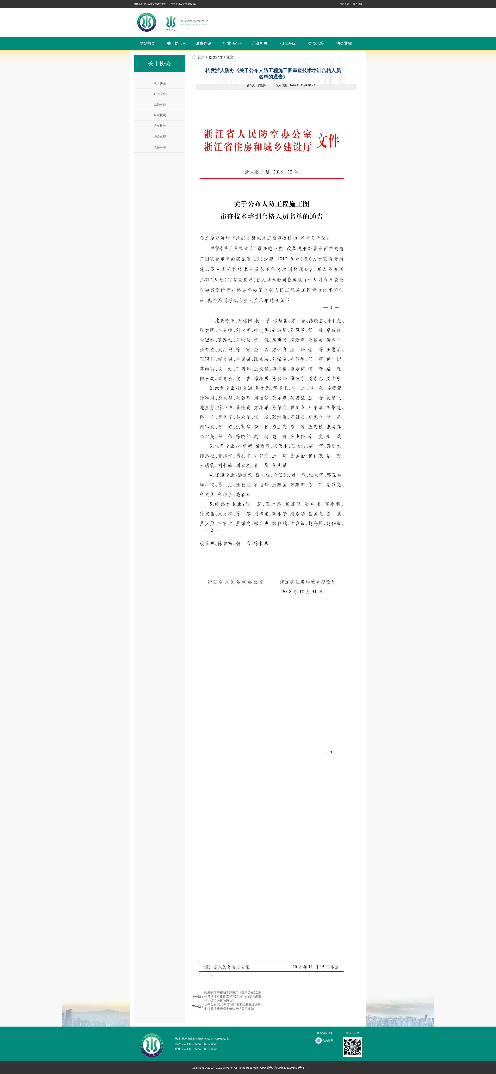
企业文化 (160, 93)
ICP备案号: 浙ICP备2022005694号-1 (281, 1067)
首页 (201, 57)
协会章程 (160, 136)
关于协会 (160, 83)
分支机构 (160, 125)
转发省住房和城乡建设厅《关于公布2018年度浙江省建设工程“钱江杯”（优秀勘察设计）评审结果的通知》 (233, 996)
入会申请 (160, 147)
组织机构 (160, 115)
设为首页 (344, 4)
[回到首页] (172, 22)
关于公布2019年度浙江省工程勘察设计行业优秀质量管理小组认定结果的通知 (232, 1006)
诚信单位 (160, 104)
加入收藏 (357, 4)
